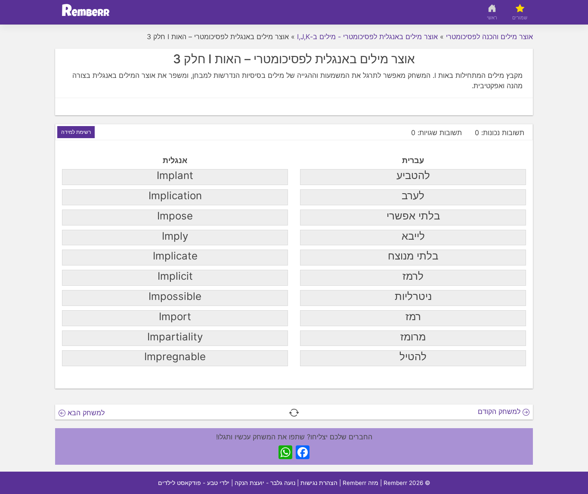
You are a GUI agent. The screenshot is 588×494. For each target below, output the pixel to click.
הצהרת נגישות (318, 482)
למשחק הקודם (500, 411)
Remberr (395, 482)
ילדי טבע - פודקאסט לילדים (193, 482)
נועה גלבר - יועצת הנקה (265, 482)
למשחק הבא (85, 412)
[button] (294, 412)
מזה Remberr (360, 482)
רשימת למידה (76, 132)
